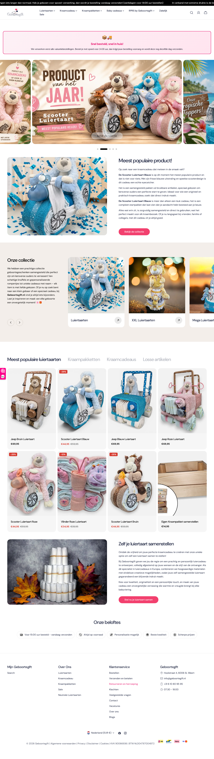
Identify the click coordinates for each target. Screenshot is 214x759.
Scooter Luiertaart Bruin (124, 521)
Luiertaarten (64, 672)
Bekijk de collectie (107, 135)
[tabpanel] (107, 450)
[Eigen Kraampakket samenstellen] (182, 483)
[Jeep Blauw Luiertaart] (132, 400)
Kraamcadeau (65, 678)
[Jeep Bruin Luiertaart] (31, 400)
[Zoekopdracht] (191, 13)
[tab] (34, 359)
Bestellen (114, 672)
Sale (60, 689)
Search (11, 672)
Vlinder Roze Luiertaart (73, 521)
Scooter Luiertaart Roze (24, 521)
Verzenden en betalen (120, 678)
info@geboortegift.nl (175, 678)
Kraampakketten (67, 683)
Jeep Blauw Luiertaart (123, 439)
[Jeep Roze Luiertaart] (182, 400)
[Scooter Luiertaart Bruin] (132, 483)
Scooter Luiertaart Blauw (75, 439)
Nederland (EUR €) (101, 732)
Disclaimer (93, 743)
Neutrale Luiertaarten (69, 695)
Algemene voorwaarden (63, 743)
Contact (113, 700)
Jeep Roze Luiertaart (172, 439)
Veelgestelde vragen (120, 695)
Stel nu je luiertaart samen (138, 599)
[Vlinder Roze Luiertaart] (82, 483)
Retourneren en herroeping (123, 683)
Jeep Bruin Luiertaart (22, 439)
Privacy (81, 743)
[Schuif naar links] (10, 322)
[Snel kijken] (51, 374)
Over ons (114, 711)
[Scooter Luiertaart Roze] (31, 483)
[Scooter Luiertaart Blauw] (82, 400)
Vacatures (114, 706)
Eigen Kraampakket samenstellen (179, 521)
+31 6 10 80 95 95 (173, 683)
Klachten (114, 689)
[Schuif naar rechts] (19, 322)
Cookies (104, 743)
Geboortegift (42, 743)
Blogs (112, 717)
